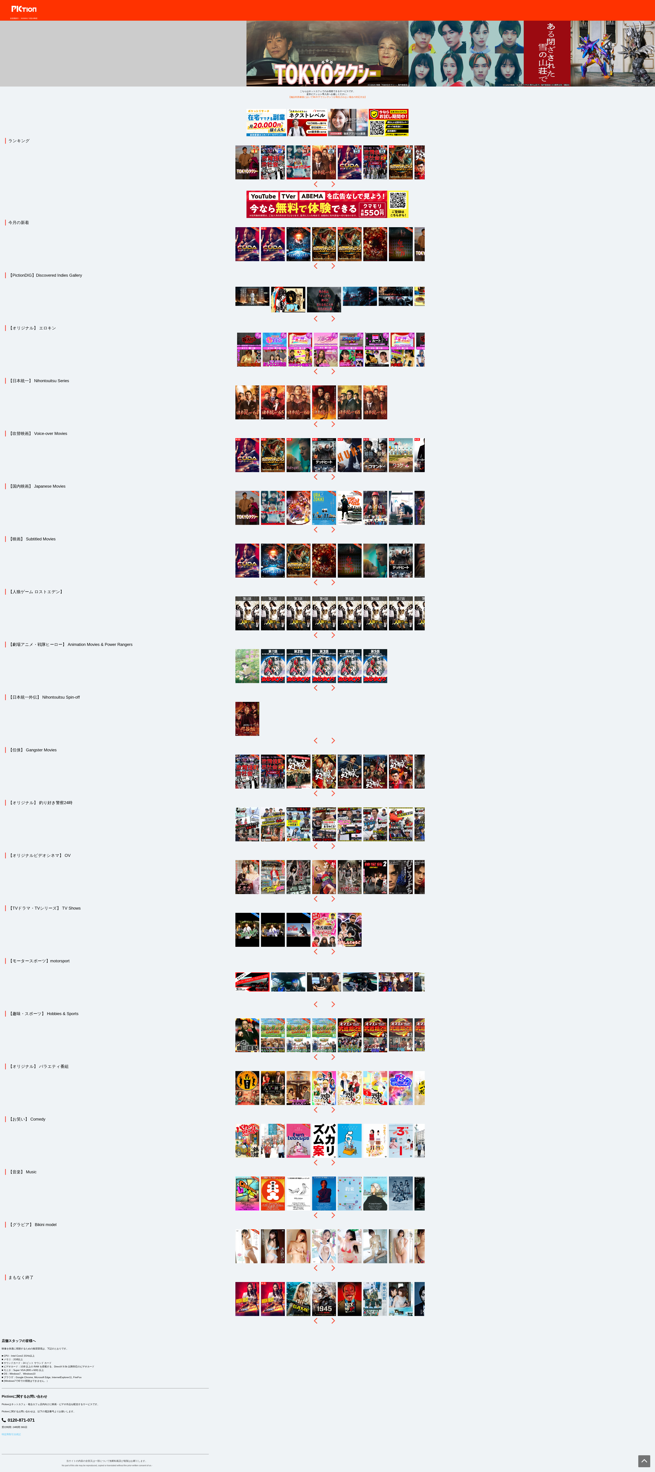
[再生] (165, 50)
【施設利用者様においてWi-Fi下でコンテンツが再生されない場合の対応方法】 (327, 97)
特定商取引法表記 (11, 1434)
